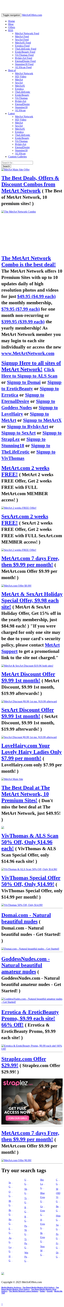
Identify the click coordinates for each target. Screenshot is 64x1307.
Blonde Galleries (11, 1203)
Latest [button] (11, 113)
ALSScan (20, 110)
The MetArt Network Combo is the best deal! (28, 261)
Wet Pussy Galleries (27, 1256)
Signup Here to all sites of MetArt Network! (31, 366)
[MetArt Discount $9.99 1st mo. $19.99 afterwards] (32, 701)
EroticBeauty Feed (25, 51)
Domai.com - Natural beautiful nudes (26, 918)
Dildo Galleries (59, 1254)
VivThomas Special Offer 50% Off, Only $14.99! (30, 881)
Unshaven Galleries (27, 1182)
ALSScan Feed (23, 67)
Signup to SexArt (18, 432)
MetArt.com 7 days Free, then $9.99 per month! (30, 561)
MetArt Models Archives (11, 1287)
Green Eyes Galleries (43, 1210)
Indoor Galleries (11, 1184)
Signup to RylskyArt (27, 426)
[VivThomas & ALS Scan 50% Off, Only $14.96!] (32, 869)
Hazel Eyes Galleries (43, 1224)
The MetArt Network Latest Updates (23, 1291)
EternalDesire (22, 104)
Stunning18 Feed (24, 64)
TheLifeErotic (22, 91)
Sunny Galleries (59, 1227)
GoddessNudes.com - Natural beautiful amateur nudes (25, 965)
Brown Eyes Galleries (43, 1237)
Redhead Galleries (11, 1221)
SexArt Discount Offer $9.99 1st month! (27, 713)
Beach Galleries (59, 1208)
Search (6, 166)
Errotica (19, 88)
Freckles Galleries (59, 1245)
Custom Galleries (17, 156)
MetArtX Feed (23, 42)
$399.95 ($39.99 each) (23, 321)
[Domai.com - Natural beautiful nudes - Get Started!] (32, 948)
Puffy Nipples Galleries (27, 1230)
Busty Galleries (27, 1218)
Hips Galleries (59, 1217)
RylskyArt (20, 101)
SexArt (19, 82)
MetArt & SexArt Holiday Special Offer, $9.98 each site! (32, 600)
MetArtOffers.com (32, 15)
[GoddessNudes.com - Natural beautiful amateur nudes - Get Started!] (32, 1000)
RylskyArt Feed (23, 58)
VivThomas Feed (24, 55)
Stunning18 (21, 107)
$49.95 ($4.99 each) (36, 296)
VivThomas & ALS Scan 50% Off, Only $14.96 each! (29, 842)
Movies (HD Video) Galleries (59, 1195)
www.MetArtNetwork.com (27, 353)
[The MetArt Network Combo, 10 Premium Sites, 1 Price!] (32, 230)
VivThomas (21, 98)
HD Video (20, 76)
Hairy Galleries (11, 1258)
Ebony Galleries (11, 1230)
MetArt (19, 79)
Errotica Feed (22, 45)
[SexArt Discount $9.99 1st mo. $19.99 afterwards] (32, 737)
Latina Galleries (11, 1249)
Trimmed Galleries (27, 1200)
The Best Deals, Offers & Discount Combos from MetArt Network (30, 184)
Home (11, 21)
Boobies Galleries (27, 1209)
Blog (10, 24)
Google (50, 1291)
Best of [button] (12, 70)
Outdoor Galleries (11, 1194)
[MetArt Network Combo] (32, 827)
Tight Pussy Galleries (27, 1243)
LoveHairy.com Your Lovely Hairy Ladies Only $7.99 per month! (31, 751)
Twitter (42, 1291)
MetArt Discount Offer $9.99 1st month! (28, 677)
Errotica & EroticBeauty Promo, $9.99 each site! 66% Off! (30, 1018)
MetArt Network (24, 73)
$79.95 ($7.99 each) (20, 309)
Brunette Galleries (11, 1212)
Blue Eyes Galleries (43, 1197)
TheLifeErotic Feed (25, 48)
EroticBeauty (22, 95)
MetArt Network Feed (27, 33)
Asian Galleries (11, 1240)
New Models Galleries (43, 1250)
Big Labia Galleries (43, 1184)
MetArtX (20, 85)
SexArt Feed (22, 39)
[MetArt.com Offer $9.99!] (32, 585)
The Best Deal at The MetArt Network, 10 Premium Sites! (25, 794)
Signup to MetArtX (42, 420)
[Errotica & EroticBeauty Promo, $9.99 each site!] (32, 1047)
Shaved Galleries (27, 1191)
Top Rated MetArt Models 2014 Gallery (38, 1287)
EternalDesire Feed (25, 61)
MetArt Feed (22, 36)
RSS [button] (10, 30)
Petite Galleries (59, 1236)
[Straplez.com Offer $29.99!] (32, 1102)
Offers (11, 27)
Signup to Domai (24, 382)
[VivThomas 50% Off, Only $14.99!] (32, 905)
